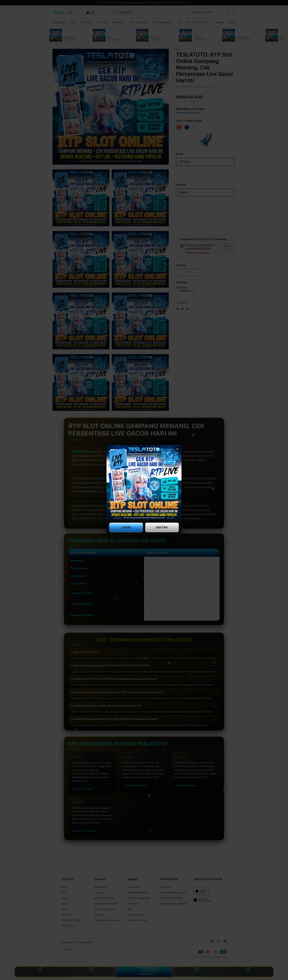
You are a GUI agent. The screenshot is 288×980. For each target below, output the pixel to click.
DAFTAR (162, 527)
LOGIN (126, 527)
